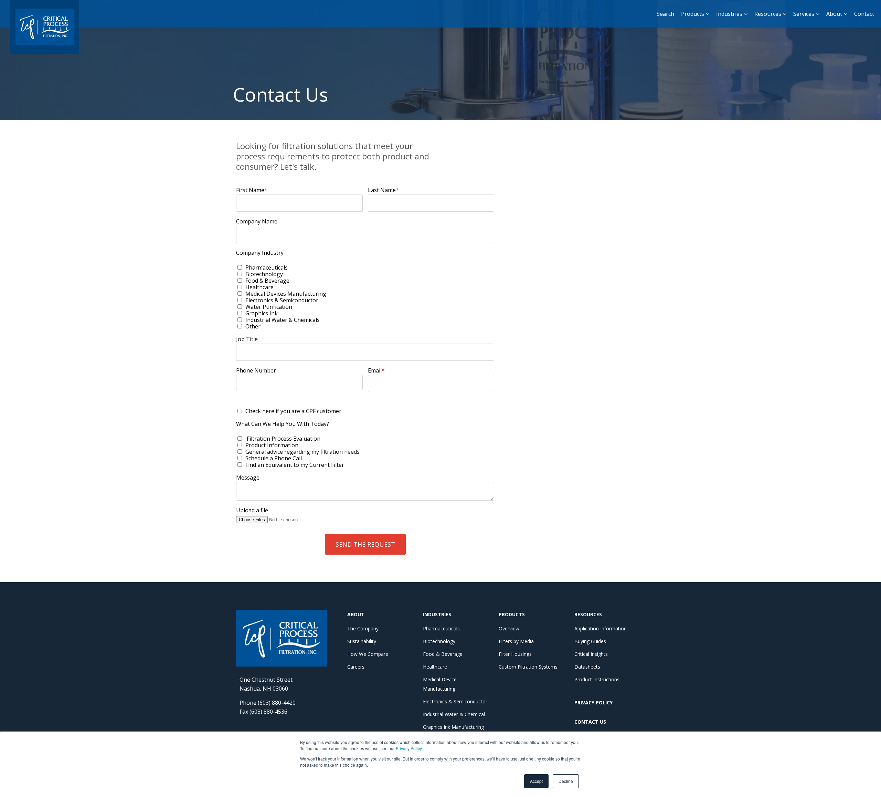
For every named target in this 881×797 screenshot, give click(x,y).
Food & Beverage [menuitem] (443, 654)
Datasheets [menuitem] (587, 666)
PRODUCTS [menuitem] (512, 614)
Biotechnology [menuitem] (439, 641)
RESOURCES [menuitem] (588, 614)
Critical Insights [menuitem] (591, 654)
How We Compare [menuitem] (367, 654)
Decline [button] (566, 781)
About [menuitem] (834, 14)
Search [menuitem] (665, 14)
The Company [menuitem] (363, 628)
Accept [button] (536, 781)
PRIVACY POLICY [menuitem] (593, 702)
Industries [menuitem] (729, 14)
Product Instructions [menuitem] (596, 679)
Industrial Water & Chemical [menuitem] (454, 714)
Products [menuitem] (692, 14)
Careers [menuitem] (355, 666)
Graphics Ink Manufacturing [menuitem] (453, 727)
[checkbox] (365, 296)
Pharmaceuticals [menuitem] (441, 628)
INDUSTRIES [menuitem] (437, 614)
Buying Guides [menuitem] (590, 641)
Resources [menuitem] (767, 14)
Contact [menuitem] (864, 14)
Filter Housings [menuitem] (515, 654)
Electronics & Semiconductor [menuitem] (455, 701)
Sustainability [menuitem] (361, 641)
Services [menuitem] (803, 14)
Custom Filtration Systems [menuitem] (528, 666)
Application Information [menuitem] (600, 628)
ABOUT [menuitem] (355, 614)
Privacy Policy (409, 748)
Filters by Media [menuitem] (516, 641)
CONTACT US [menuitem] (590, 722)
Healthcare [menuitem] (435, 666)
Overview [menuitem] (509, 628)
